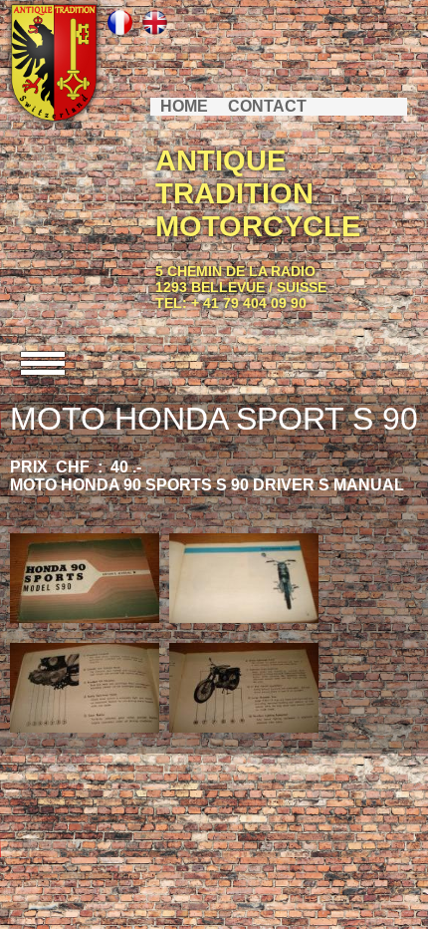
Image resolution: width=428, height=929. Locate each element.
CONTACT (267, 106)
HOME (184, 106)
